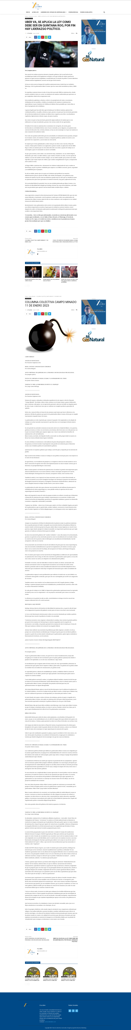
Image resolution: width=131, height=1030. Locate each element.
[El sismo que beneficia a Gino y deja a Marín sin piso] (33, 272)
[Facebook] (35, 37)
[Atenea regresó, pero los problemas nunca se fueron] (51, 272)
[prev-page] (26, 286)
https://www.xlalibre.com (42, 251)
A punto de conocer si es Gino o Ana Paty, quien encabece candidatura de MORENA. (69, 281)
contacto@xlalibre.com (50, 1021)
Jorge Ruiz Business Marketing (79, 1027)
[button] (104, 12)
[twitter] (37, 253)
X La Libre (30, 33)
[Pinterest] (42, 37)
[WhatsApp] (46, 37)
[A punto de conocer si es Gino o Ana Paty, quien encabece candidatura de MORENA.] (69, 272)
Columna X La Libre (33, 16)
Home (26, 16)
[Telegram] (49, 37)
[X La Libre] (26, 33)
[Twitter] (39, 37)
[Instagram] (76, 1010)
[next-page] (28, 286)
